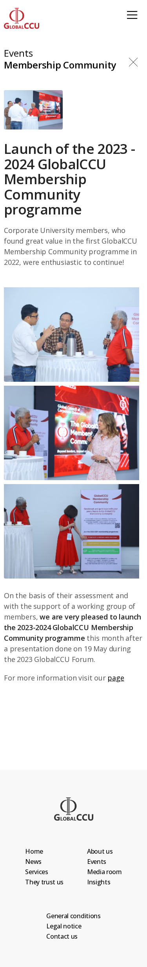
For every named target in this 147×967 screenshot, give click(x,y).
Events (18, 53)
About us (100, 851)
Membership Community (60, 65)
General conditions (73, 916)
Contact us (62, 936)
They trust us (44, 882)
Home (34, 851)
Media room (104, 871)
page (115, 677)
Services (36, 871)
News (33, 861)
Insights (98, 882)
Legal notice (63, 926)
